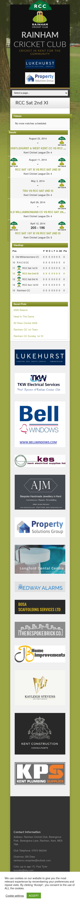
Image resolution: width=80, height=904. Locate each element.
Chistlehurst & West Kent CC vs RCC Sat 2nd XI (43, 148)
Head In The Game (24, 316)
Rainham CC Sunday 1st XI (28, 336)
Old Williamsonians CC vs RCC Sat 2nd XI (38, 212)
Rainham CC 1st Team (26, 329)
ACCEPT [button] (34, 895)
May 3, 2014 (37, 181)
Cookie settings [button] (15, 895)
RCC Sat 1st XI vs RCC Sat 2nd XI (37, 169)
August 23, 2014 (38, 138)
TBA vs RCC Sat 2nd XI (38, 191)
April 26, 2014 (37, 202)
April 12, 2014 (37, 223)
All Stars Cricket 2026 (25, 323)
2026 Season (21, 310)
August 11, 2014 (38, 159)
